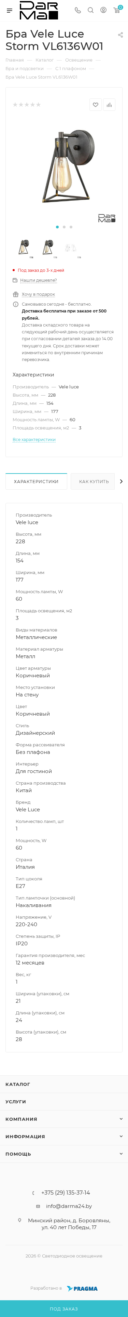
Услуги (15, 1101)
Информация (25, 1136)
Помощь (18, 1154)
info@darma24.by (69, 1206)
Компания (21, 1119)
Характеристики (36, 481)
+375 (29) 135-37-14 (65, 1193)
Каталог (17, 1084)
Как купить (94, 481)
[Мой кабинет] (103, 11)
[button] (57, 227)
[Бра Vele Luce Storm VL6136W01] (64, 170)
